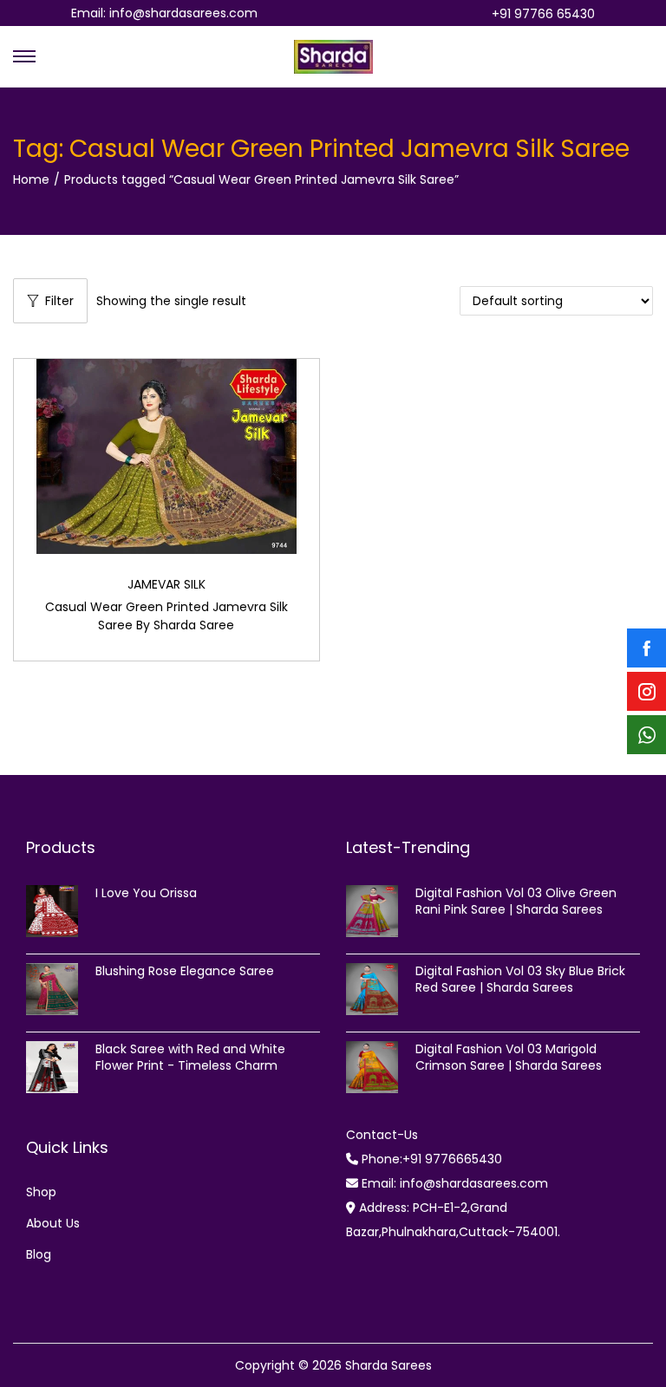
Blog (38, 1254)
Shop (41, 1192)
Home (31, 179)
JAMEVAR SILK (166, 584)
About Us (53, 1223)
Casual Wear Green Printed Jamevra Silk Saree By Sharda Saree (166, 616)
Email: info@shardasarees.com (164, 13)
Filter (59, 300)
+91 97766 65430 (543, 14)
